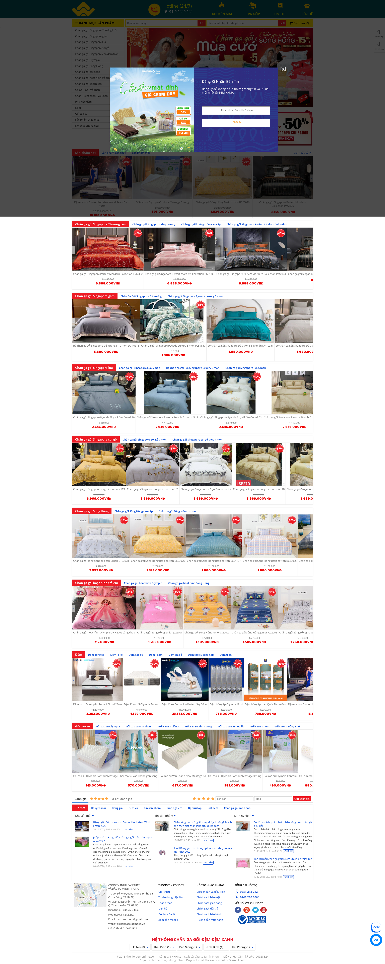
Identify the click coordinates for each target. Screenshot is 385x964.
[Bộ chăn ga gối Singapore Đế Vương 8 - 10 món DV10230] (309, 321)
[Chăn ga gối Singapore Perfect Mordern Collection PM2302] (108, 249)
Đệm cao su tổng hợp (201, 654)
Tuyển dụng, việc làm (170, 897)
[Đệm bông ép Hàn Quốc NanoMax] (265, 679)
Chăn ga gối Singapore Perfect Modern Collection (257, 224)
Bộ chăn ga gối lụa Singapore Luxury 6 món (192, 368)
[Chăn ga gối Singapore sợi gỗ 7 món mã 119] (99, 464)
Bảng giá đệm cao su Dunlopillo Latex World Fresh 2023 (122, 824)
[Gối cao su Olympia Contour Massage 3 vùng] (234, 751)
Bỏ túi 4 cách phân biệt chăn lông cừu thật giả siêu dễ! (283, 824)
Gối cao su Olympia (108, 726)
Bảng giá (117, 808)
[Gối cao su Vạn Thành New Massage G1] (182, 751)
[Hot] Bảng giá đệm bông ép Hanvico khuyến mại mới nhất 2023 (202, 849)
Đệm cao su (136, 654)
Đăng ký (236, 122)
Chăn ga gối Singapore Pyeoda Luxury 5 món (195, 296)
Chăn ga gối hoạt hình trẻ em (96, 583)
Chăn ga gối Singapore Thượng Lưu (100, 224)
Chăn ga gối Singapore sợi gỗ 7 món (144, 439)
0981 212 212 (248, 891)
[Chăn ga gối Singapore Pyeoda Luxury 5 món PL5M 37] (173, 321)
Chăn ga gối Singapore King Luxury (153, 224)
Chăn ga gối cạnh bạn (237, 808)
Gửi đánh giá (301, 798)
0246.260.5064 (249, 897)
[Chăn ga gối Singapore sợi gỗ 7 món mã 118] (259, 464)
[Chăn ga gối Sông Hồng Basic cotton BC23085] (270, 536)
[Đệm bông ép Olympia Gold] (226, 679)
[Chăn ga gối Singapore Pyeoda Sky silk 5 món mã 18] (167, 392)
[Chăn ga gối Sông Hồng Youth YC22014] (302, 607)
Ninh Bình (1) (214, 947)
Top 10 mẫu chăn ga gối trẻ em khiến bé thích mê (283, 859)
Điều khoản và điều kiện (211, 891)
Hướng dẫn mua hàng (210, 920)
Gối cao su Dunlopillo (231, 726)
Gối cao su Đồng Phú (287, 726)
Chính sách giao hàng (209, 903)
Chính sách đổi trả (207, 908)
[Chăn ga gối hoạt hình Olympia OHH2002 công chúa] (104, 607)
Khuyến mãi (98, 808)
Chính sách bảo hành (209, 914)
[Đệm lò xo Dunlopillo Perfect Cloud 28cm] (97, 679)
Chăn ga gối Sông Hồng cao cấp (133, 511)
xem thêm (128, 829)
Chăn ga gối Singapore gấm (94, 296)
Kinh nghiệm (174, 808)
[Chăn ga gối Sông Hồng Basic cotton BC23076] (158, 536)
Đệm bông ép (96, 654)
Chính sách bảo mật (208, 897)
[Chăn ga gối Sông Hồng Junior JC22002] (254, 607)
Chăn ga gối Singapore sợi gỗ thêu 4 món (197, 439)
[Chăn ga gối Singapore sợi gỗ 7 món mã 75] (206, 464)
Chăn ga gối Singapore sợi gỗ (96, 439)
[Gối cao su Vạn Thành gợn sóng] (138, 751)
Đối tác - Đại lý (166, 914)
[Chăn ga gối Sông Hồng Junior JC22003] (207, 607)
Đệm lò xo (116, 654)
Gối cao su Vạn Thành (139, 726)
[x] (283, 68)
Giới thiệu (164, 891)
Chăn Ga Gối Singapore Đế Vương (141, 296)
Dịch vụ (133, 808)
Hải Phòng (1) (241, 947)
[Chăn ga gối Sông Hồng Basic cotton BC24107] (214, 536)
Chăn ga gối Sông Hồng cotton (177, 511)
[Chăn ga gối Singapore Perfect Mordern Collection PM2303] (179, 249)
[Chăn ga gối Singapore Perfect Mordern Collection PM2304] (251, 249)
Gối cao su (82, 726)
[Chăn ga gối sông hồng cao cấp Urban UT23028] (101, 536)
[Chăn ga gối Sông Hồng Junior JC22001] (159, 607)
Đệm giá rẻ (175, 654)
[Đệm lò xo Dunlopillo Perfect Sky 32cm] (185, 679)
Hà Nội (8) (138, 947)
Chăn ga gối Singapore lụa (94, 368)
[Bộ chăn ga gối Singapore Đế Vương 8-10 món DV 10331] (240, 321)
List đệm (213, 808)
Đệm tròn (226, 654)
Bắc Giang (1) (188, 947)
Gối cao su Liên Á (168, 726)
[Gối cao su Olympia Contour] (280, 751)
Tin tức (80, 808)
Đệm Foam (155, 654)
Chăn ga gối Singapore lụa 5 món (245, 368)
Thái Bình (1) (162, 947)
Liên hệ (162, 908)
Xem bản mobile (168, 920)
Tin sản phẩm (152, 808)
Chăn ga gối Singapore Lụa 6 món (139, 368)
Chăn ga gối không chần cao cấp (201, 224)
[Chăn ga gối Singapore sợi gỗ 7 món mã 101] (152, 464)
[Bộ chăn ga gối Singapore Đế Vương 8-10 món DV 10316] (106, 321)
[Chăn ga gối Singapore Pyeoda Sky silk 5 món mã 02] (231, 392)
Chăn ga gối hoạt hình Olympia (143, 583)
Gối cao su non (259, 726)
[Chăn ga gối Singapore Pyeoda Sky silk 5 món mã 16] (294, 392)
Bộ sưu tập (195, 808)
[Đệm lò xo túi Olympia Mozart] (142, 679)
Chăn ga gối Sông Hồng (91, 511)
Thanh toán (165, 903)
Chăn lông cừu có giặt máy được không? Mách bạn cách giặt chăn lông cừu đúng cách (202, 824)
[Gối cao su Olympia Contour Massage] (95, 751)
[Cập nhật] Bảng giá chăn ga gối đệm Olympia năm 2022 (122, 839)
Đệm (78, 654)
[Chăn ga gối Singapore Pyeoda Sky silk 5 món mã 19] (104, 392)
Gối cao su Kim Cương (198, 726)
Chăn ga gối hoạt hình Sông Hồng (188, 583)
